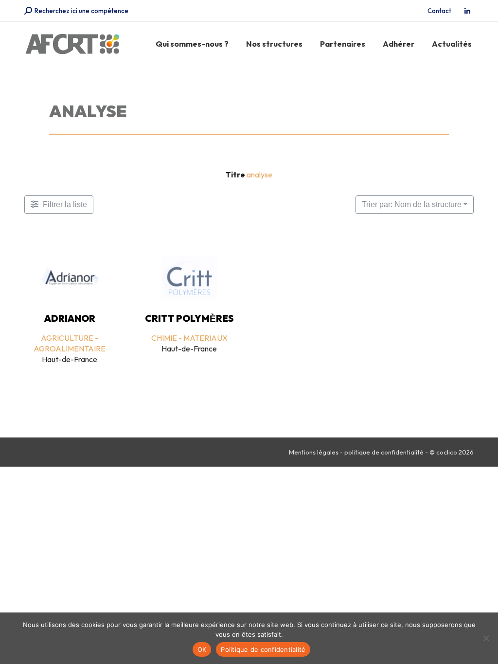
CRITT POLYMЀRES (189, 318)
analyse (259, 174)
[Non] (486, 638)
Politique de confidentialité (263, 649)
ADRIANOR (69, 318)
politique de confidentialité (384, 452)
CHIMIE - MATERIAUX (189, 338)
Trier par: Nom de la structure (412, 204)
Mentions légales (313, 452)
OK (202, 649)
